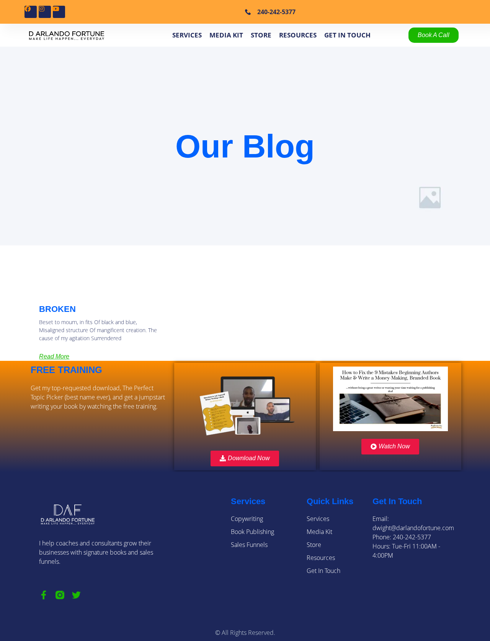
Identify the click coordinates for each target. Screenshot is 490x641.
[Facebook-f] (43, 595)
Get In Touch (347, 35)
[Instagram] (45, 12)
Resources (298, 35)
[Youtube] (59, 12)
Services (187, 35)
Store (261, 35)
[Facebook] (30, 12)
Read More (54, 356)
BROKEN (57, 309)
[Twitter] (76, 595)
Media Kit (226, 35)
